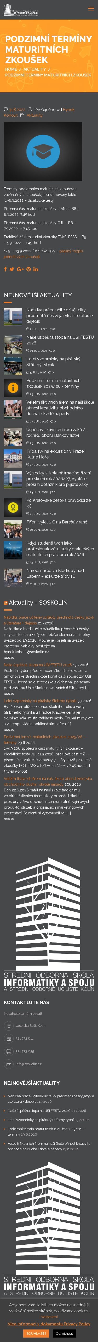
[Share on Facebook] (5, 269)
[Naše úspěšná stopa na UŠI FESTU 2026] (13, 344)
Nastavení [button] (49, 1317)
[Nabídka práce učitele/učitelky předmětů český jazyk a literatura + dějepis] (13, 316)
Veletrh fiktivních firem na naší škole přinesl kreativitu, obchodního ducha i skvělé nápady (60, 408)
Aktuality (35, 115)
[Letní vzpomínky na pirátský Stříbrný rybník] (13, 365)
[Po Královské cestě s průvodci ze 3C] (13, 507)
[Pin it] (28, 269)
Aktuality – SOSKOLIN (38, 602)
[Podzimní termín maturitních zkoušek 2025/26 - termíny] (13, 387)
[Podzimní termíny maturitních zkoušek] (43, 151)
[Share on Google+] (20, 269)
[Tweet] (11, 269)
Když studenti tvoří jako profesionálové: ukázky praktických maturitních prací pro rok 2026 (60, 549)
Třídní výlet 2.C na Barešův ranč (56, 522)
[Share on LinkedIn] (35, 269)
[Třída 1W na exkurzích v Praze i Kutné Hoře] (13, 458)
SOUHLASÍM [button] (36, 1333)
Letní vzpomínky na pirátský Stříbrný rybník (40, 701)
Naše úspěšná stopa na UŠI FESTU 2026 (38, 665)
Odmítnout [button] (64, 1333)
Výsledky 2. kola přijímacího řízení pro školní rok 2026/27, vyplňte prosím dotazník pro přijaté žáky (58, 478)
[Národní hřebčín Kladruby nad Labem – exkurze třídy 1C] (13, 577)
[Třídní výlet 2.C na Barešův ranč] (13, 528)
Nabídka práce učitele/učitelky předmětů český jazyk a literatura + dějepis (60, 315)
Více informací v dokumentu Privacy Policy (49, 1324)
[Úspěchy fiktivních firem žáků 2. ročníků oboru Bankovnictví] (13, 436)
